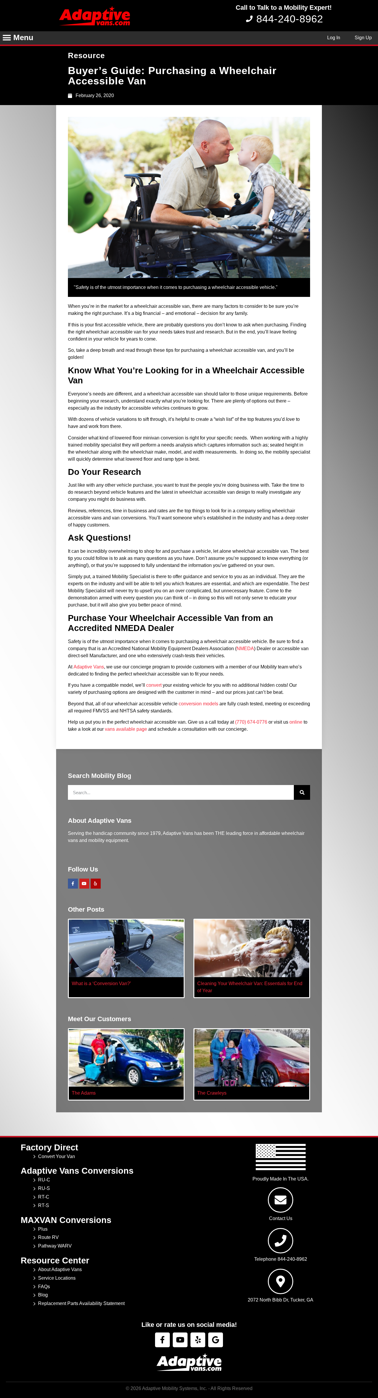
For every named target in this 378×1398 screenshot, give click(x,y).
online (295, 722)
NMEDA (245, 648)
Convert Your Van (56, 1156)
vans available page (126, 729)
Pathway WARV (55, 1245)
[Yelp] (96, 884)
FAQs (44, 1286)
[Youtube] (84, 884)
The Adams (84, 1092)
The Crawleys (212, 1092)
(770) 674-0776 (251, 722)
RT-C (43, 1196)
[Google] (215, 1339)
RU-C (44, 1179)
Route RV (48, 1237)
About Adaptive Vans (60, 1269)
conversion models (198, 703)
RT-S (43, 1205)
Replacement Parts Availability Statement (81, 1303)
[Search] (302, 792)
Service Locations (57, 1278)
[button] (6, 38)
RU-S (44, 1188)
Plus (43, 1229)
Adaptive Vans (89, 666)
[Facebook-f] (73, 884)
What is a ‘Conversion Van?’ (101, 983)
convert (154, 685)
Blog (43, 1294)
